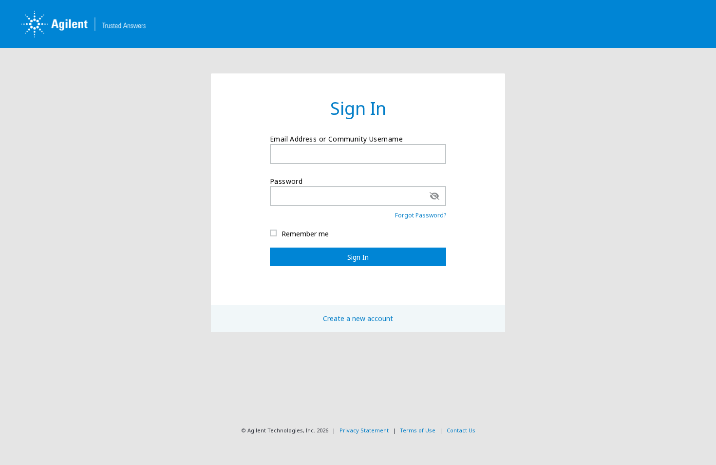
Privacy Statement (364, 430)
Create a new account (358, 318)
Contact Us (461, 430)
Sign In (358, 257)
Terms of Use (417, 430)
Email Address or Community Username (336, 138)
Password (286, 181)
